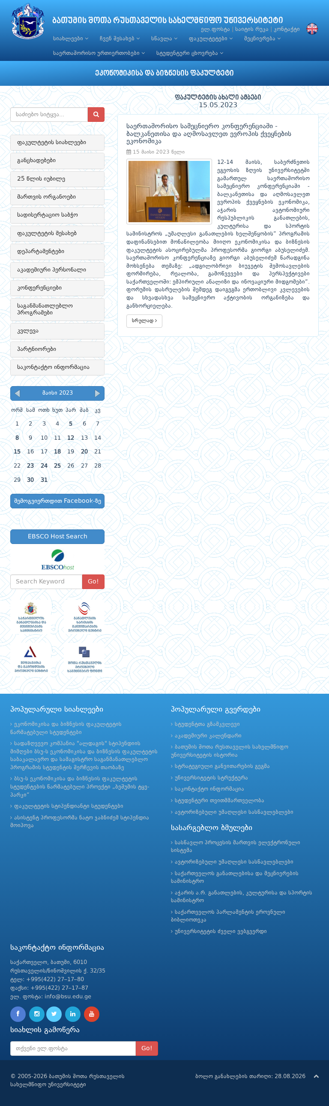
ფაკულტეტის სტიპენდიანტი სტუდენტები (68, 806)
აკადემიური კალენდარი (208, 736)
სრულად (143, 320)
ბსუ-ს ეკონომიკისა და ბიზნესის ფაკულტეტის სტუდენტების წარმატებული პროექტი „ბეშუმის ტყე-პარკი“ (80, 787)
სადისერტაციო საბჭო (47, 215)
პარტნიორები (36, 349)
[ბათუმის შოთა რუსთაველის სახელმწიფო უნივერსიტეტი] (27, 23)
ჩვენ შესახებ (118, 39)
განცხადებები (36, 160)
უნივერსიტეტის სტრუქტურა (211, 778)
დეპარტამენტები (40, 251)
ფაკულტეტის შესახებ (47, 233)
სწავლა (162, 39)
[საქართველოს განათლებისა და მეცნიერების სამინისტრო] (30, 617)
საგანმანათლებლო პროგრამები (45, 309)
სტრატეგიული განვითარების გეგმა (222, 766)
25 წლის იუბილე (41, 179)
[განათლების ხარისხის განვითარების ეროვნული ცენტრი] (84, 617)
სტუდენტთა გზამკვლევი (207, 724)
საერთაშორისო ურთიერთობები (97, 53)
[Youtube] (91, 1014)
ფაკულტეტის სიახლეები (51, 142)
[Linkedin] (73, 1014)
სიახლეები (69, 39)
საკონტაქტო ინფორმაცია (53, 367)
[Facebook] (18, 1014)
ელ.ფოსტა (215, 29)
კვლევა (28, 331)
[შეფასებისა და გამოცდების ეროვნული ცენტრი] (30, 660)
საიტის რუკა (252, 29)
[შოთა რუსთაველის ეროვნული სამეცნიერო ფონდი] (84, 660)
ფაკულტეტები (209, 39)
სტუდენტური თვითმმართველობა (219, 801)
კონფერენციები (39, 288)
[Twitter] (54, 1014)
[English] (310, 29)
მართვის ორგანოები (46, 197)
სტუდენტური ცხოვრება (188, 53)
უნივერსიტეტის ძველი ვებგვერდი (221, 931)
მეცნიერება (260, 39)
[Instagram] (37, 1014)
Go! (93, 582)
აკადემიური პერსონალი (51, 270)
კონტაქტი (287, 29)
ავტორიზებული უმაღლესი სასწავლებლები (234, 812)
